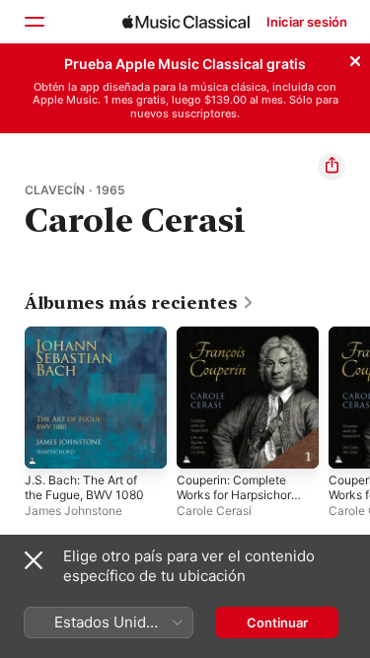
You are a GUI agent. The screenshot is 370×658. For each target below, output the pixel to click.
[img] (186, 22)
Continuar (277, 622)
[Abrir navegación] (33, 21)
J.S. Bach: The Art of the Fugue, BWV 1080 (84, 487)
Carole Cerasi (214, 510)
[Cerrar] (355, 58)
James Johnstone (73, 510)
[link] (140, 303)
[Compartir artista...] (331, 167)
